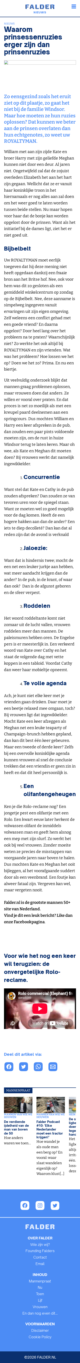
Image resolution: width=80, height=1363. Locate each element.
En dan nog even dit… (40, 1313)
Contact (40, 1257)
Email (40, 1263)
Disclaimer (40, 1330)
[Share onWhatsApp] (40, 1067)
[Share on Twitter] (26, 1067)
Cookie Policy (40, 1337)
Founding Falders (40, 1251)
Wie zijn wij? (40, 1244)
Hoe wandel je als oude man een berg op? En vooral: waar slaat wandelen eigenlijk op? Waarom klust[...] (50, 1157)
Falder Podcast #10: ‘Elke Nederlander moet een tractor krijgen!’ (49, 1129)
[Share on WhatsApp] (11, 1067)
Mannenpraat (40, 1281)
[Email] (55, 1067)
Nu (40, 1287)
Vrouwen (40, 1307)
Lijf (40, 1300)
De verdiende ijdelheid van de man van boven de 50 (16, 1127)
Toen (40, 1294)
